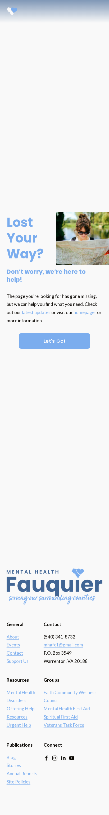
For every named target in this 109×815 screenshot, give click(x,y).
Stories (14, 765)
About (13, 637)
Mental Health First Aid (67, 708)
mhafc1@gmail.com (63, 644)
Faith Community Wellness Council (70, 696)
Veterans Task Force (64, 725)
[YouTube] (71, 758)
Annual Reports (22, 773)
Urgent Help (19, 725)
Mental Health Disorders (21, 696)
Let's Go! (54, 341)
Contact (15, 653)
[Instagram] (54, 758)
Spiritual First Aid (61, 717)
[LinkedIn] (63, 758)
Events (13, 644)
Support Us (18, 661)
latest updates (36, 312)
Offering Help (20, 708)
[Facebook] (46, 758)
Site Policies (18, 782)
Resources (17, 717)
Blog (11, 757)
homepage (84, 312)
